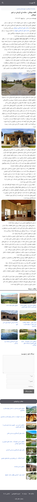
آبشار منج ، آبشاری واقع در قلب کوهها (14, 475)
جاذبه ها (33, 9)
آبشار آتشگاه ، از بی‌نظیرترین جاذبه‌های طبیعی (12, 458)
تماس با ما (6, 494)
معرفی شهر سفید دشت (12, 305)
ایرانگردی (28, 9)
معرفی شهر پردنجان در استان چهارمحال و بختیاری (14, 409)
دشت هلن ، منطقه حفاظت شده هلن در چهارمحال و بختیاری (29, 324)
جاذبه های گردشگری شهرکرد (21, 31)
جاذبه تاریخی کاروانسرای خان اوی (10, 323)
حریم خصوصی (16, 494)
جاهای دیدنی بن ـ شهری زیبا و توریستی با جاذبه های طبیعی (28, 306)
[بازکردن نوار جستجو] (2, 3)
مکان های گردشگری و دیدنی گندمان (15, 450)
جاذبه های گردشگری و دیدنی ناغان (15, 433)
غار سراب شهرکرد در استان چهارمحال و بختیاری (12, 417)
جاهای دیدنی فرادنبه (19, 467)
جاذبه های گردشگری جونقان (21, 28)
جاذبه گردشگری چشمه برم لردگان (11, 342)
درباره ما (24, 494)
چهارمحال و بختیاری (21, 9)
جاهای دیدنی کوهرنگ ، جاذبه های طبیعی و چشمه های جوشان (28, 343)
